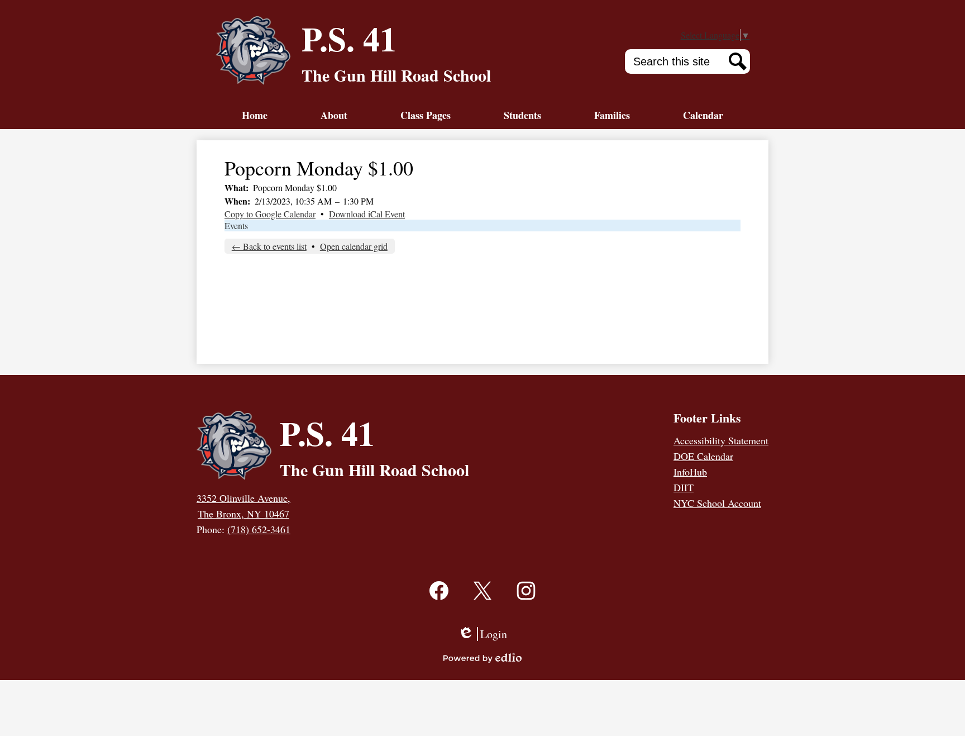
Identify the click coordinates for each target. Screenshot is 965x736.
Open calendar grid (354, 246)
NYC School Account (717, 503)
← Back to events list (269, 246)
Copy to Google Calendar (270, 214)
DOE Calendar (703, 456)
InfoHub (690, 471)
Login (482, 634)
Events (236, 225)
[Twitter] (482, 604)
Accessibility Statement (720, 440)
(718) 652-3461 (258, 529)
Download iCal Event (367, 214)
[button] (334, 115)
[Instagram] (526, 604)
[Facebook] (439, 604)
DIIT (683, 487)
